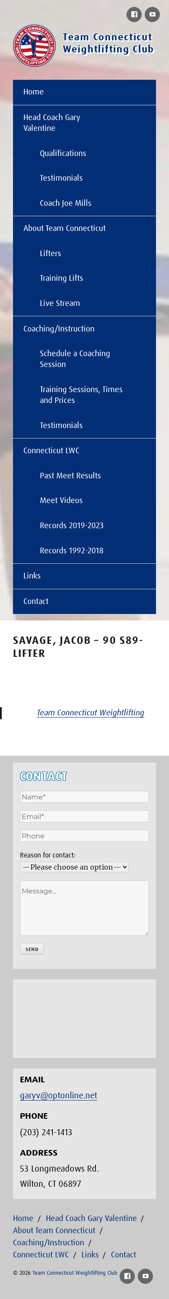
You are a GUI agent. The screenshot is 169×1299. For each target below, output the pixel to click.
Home (33, 92)
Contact (36, 602)
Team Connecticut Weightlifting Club (74, 1273)
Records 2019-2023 (72, 526)
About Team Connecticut (64, 228)
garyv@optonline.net (58, 1095)
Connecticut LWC (51, 451)
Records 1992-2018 (72, 551)
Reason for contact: (47, 855)
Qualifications (63, 153)
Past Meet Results (70, 476)
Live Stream (60, 303)
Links (32, 576)
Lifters (50, 254)
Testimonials (61, 178)
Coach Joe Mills (65, 203)
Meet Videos (61, 501)
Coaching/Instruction (58, 329)
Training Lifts (61, 278)
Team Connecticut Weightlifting (90, 713)
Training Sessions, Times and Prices (81, 395)
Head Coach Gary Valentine (51, 123)
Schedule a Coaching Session (75, 359)
